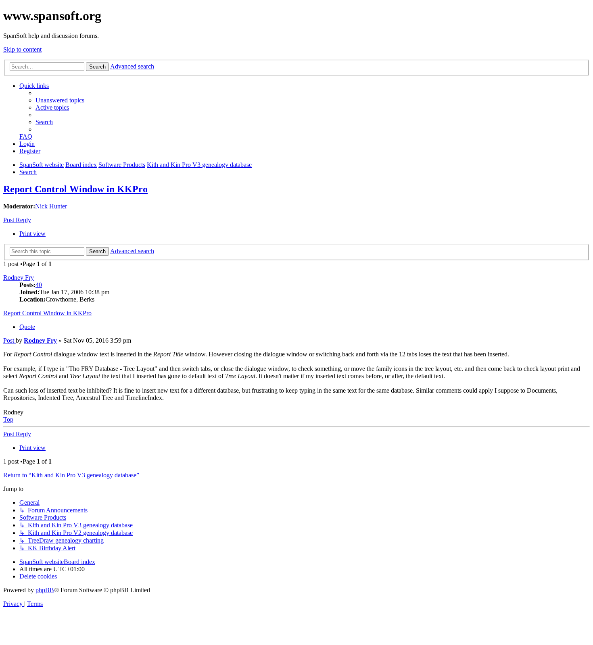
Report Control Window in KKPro (75, 189)
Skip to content (22, 49)
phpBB (44, 590)
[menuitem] (59, 100)
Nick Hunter (51, 206)
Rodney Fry (18, 277)
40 (38, 284)
